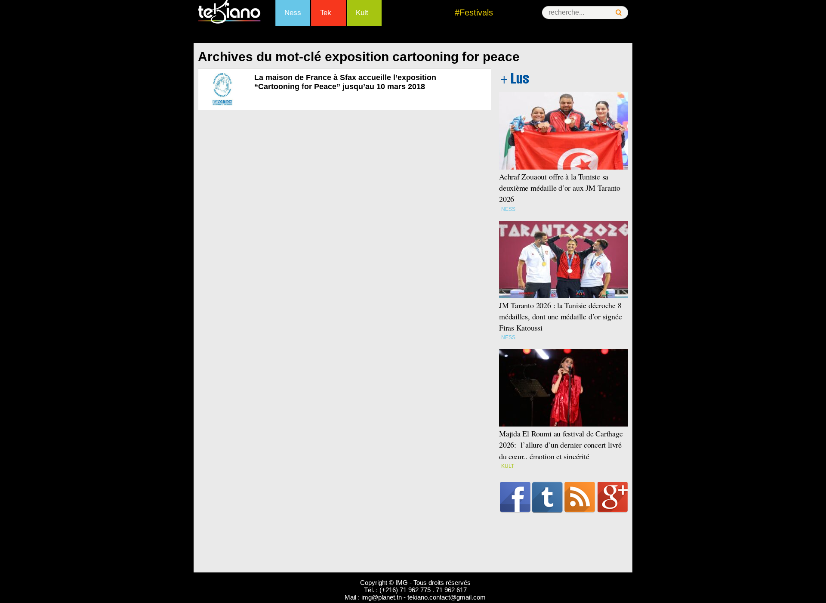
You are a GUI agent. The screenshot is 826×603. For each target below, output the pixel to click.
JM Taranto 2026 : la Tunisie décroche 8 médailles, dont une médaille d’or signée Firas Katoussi (560, 316)
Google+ (613, 497)
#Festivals (474, 12)
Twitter (547, 497)
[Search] (619, 12)
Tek (325, 13)
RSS (580, 497)
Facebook (515, 497)
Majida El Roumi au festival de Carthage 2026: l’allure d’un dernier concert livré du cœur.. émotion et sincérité (561, 444)
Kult (362, 13)
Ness (292, 13)
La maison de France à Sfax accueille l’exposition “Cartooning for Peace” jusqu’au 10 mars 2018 (345, 82)
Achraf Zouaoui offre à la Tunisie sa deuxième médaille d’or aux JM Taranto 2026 (559, 187)
